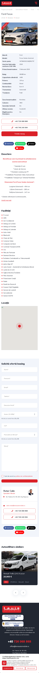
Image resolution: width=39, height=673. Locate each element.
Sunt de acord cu (18, 476)
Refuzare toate (31, 668)
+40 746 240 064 (21, 127)
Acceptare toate (8, 668)
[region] (19, 663)
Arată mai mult (6, 200)
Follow (32, 144)
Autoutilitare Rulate (22, 9)
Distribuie (9, 144)
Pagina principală (6, 9)
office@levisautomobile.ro (19, 646)
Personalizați (19, 668)
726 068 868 (19, 641)
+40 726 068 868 (21, 121)
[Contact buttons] (4, 663)
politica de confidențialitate (24, 476)
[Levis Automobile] (6, 3)
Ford (32, 9)
